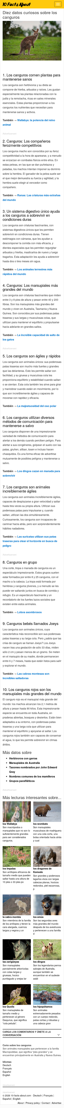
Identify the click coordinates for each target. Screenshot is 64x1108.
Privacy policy (33, 1103)
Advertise (56, 1103)
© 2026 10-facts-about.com (17, 1095)
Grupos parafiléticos (22, 781)
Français (7, 1068)
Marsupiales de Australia (24, 763)
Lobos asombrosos (29, 612)
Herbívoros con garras (23, 758)
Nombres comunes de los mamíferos (32, 776)
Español (7, 1071)
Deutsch (7, 1065)
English (6, 1075)
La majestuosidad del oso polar (36, 406)
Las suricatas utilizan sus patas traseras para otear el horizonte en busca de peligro (30, 541)
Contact (46, 1103)
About (21, 1103)
